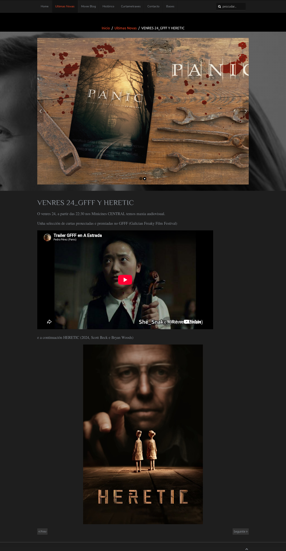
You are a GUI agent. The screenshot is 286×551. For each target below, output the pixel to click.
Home (45, 6)
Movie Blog (88, 6)
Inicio (106, 28)
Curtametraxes (131, 6)
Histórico (108, 6)
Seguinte (240, 531)
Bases (170, 6)
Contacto (153, 6)
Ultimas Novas (65, 6)
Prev (43, 531)
